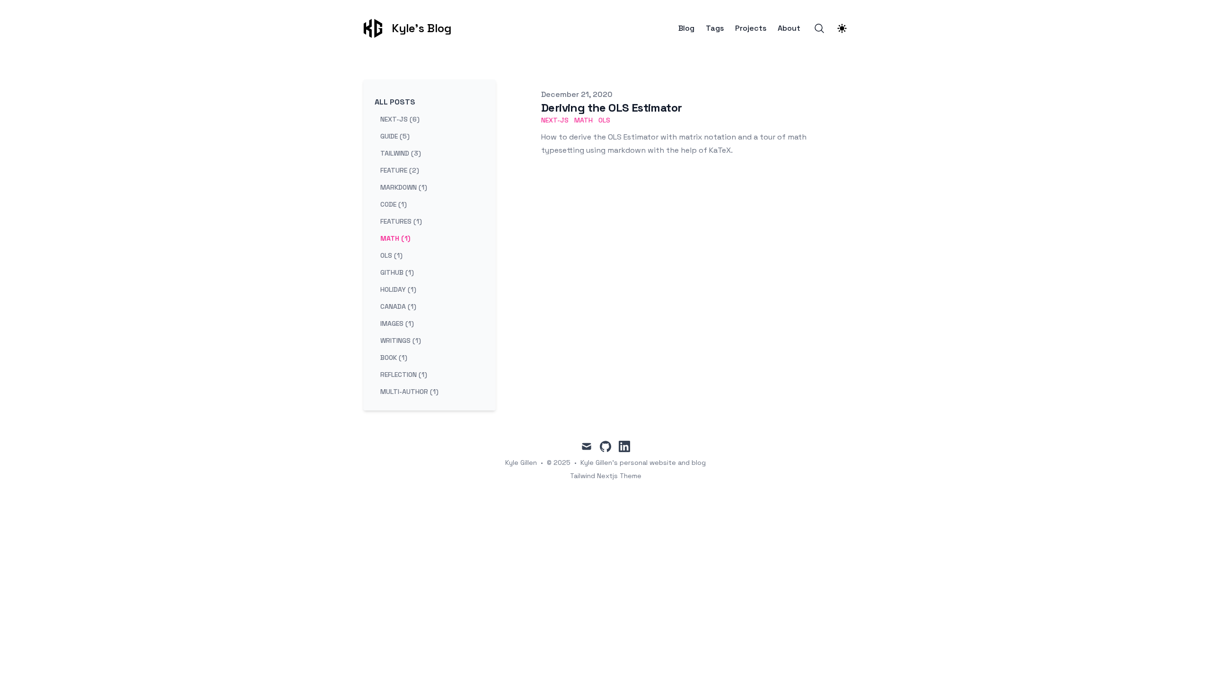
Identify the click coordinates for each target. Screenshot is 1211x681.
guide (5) (395, 136)
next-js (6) (400, 119)
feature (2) (399, 170)
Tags (715, 28)
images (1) (397, 323)
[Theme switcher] (842, 28)
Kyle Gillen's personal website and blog (643, 462)
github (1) (397, 272)
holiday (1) (398, 289)
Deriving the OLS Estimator (611, 107)
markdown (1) (403, 187)
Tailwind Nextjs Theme (605, 475)
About (789, 28)
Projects (750, 28)
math (583, 120)
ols (604, 120)
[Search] (819, 28)
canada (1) (398, 306)
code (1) (393, 204)
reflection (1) (403, 374)
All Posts (395, 102)
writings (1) (400, 340)
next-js (555, 120)
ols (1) (391, 255)
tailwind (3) (400, 153)
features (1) (401, 221)
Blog (686, 28)
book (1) (393, 357)
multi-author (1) (409, 391)
